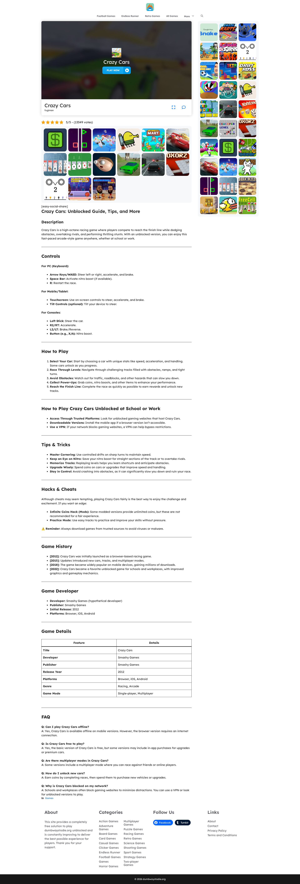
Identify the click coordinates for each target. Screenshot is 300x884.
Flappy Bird (228, 211)
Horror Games (108, 866)
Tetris (228, 77)
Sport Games (132, 852)
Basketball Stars (104, 198)
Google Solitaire (80, 173)
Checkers (247, 192)
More (187, 16)
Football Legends (209, 76)
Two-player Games (131, 863)
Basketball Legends (79, 197)
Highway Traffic (153, 173)
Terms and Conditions (222, 835)
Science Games (134, 843)
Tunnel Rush (208, 96)
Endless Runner (130, 16)
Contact (213, 826)
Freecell (247, 211)
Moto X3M (209, 58)
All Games (172, 16)
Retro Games (152, 16)
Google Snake (209, 37)
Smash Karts (228, 38)
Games (49, 798)
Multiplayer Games (131, 822)
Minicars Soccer (247, 153)
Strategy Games (135, 857)
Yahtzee (247, 115)
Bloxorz (177, 173)
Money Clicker (55, 149)
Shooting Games (135, 847)
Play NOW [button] (113, 70)
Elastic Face (104, 173)
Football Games (106, 16)
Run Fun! (208, 154)
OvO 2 (55, 198)
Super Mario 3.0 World (208, 114)
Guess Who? (228, 96)
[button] (202, 16)
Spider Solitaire (55, 173)
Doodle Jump (129, 149)
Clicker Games (109, 847)
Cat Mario (247, 173)
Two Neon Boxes (80, 149)
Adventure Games (106, 827)
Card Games (107, 838)
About (212, 821)
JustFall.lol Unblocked (104, 148)
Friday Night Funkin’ (228, 57)
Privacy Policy (217, 830)
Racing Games (134, 834)
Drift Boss (247, 77)
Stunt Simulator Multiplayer (128, 172)
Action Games (108, 821)
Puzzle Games (133, 829)
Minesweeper (228, 134)
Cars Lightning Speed (178, 148)
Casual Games (109, 843)
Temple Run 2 (209, 210)
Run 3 (247, 38)
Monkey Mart (153, 149)
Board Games (108, 834)
